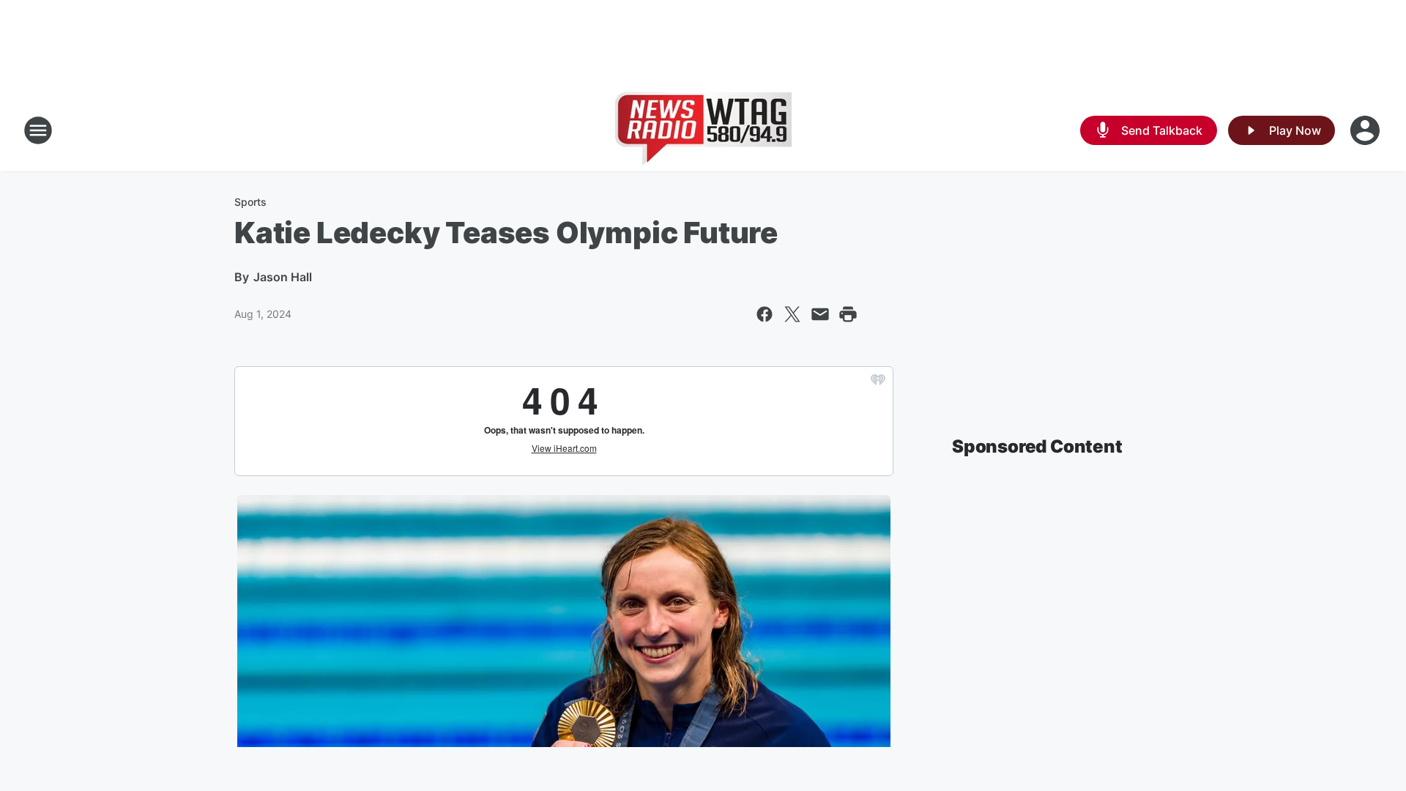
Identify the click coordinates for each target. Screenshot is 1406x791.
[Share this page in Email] (820, 314)
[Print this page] (848, 314)
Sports (250, 202)
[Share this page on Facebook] (764, 314)
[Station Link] (703, 130)
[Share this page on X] (792, 314)
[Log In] (1366, 130)
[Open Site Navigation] (38, 130)
